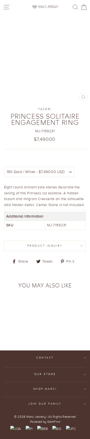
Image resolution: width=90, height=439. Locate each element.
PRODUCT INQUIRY (45, 245)
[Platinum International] (29, 429)
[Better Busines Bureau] (42, 429)
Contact (45, 357)
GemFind (53, 421)
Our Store (45, 374)
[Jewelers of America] (15, 429)
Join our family (45, 403)
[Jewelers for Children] (71, 429)
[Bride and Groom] (56, 429)
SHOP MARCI (45, 389)
